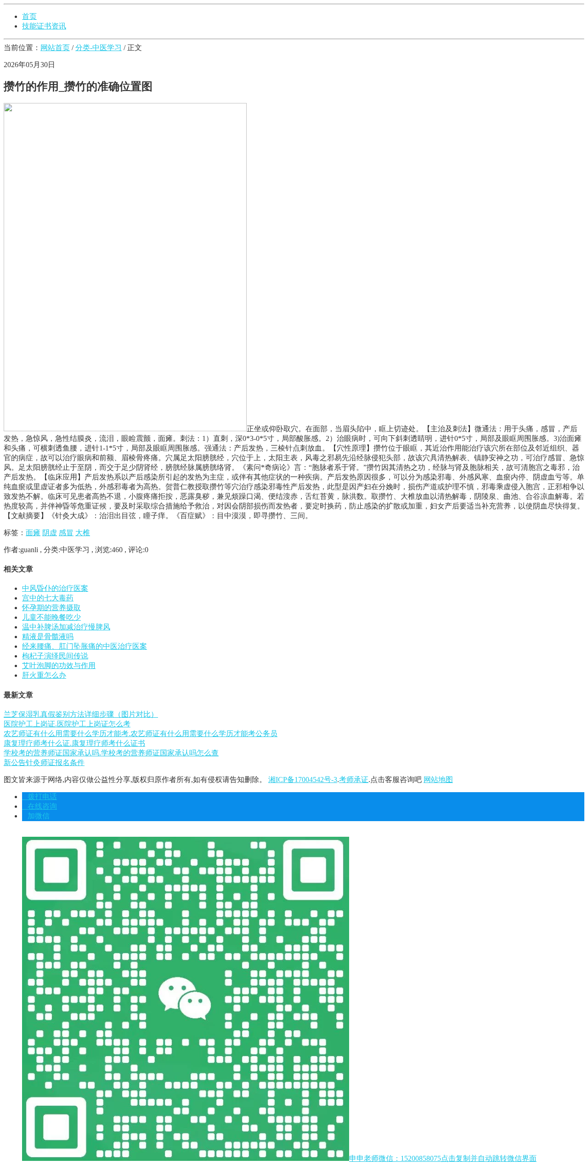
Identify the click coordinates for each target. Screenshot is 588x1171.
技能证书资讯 (44, 26)
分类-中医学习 (98, 47)
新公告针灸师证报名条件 (44, 762)
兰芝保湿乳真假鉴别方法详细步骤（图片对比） (81, 714)
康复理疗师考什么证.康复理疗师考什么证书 (74, 743)
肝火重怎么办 (44, 675)
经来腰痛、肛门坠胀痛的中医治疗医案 (84, 646)
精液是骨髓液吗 (48, 636)
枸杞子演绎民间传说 (55, 656)
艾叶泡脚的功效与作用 (59, 665)
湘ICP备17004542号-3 (302, 779)
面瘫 (33, 533)
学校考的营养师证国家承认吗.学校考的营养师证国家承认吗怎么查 (111, 753)
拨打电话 (39, 796)
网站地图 (438, 779)
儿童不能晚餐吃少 (51, 617)
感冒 (66, 533)
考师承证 (353, 779)
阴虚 (49, 533)
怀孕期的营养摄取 (51, 607)
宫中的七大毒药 (48, 598)
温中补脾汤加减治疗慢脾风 (66, 627)
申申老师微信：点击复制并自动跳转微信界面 (443, 1158)
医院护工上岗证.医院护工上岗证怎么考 (67, 724)
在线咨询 (39, 806)
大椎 (82, 533)
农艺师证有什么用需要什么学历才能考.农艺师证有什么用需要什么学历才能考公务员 (140, 733)
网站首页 (55, 47)
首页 (29, 16)
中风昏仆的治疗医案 (55, 588)
